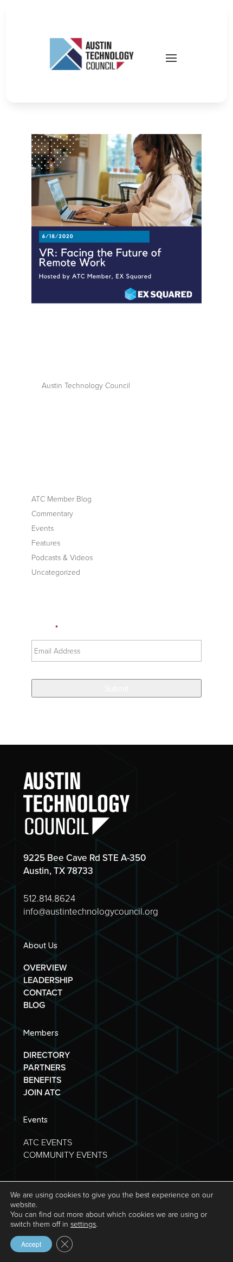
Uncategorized (55, 572)
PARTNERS (44, 1067)
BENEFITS (42, 1080)
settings (83, 1224)
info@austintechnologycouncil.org (90, 911)
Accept (31, 1243)
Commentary (52, 513)
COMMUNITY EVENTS (65, 1154)
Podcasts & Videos (62, 557)
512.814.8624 (49, 898)
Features (45, 542)
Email (44, 628)
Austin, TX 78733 (58, 870)
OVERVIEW (45, 967)
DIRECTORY (46, 1055)
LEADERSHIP (48, 980)
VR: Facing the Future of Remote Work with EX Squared (110, 342)
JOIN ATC (42, 1092)
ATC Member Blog (61, 498)
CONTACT (42, 992)
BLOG (34, 1005)
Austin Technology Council (86, 385)
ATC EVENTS (47, 1142)
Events (42, 528)
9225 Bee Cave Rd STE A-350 (84, 857)
